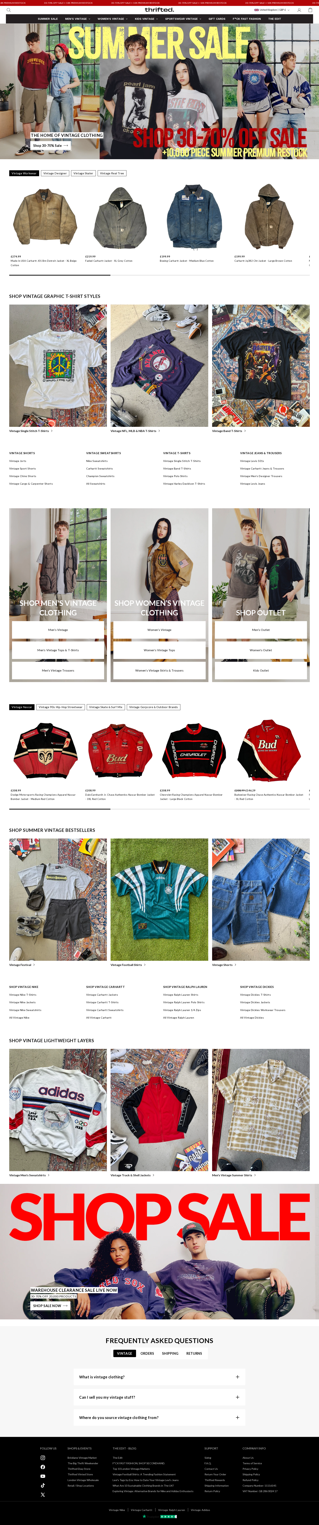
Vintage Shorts (222, 964)
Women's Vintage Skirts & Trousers (159, 670)
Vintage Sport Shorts (22, 468)
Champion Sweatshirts (100, 476)
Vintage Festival (20, 964)
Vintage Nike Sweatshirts (25, 1010)
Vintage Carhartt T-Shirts (102, 1002)
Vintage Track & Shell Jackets (131, 1175)
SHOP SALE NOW (47, 1306)
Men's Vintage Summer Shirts (232, 1175)
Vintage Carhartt (141, 1510)
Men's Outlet (261, 629)
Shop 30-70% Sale (47, 146)
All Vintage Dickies (252, 1017)
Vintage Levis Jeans (252, 483)
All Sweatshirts (95, 483)
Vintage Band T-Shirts (227, 431)
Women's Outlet (261, 650)
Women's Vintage (159, 629)
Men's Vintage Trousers (58, 670)
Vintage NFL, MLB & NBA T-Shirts (133, 431)
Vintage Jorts (17, 460)
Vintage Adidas (200, 1510)
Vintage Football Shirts (126, 964)
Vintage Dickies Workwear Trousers (263, 1010)
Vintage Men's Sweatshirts (27, 1175)
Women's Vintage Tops (159, 650)
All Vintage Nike (19, 1017)
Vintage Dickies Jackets (255, 1002)
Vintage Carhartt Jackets (102, 994)
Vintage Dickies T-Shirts (255, 994)
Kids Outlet (261, 670)
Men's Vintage (58, 629)
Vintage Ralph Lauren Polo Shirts (184, 1002)
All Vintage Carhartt (99, 1017)
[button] (8, 10)
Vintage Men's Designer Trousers (261, 476)
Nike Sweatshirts (97, 460)
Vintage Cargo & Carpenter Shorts (31, 483)
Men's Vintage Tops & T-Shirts (58, 650)
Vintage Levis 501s (252, 460)
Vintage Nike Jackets (22, 1002)
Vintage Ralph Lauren (171, 1510)
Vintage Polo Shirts (175, 476)
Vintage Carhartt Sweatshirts (105, 1010)
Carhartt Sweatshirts (99, 468)
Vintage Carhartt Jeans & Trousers (262, 468)
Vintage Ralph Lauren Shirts (180, 994)
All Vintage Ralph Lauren (178, 1017)
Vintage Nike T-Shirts (23, 994)
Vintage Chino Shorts (22, 476)
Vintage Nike (117, 1510)
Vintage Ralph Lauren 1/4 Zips (182, 1010)
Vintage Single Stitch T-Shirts (29, 431)
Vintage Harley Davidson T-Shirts (184, 483)
